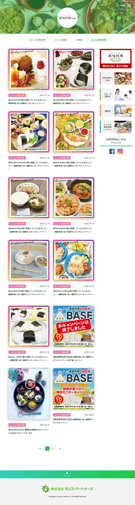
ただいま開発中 (61, 39)
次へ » (61, 448)
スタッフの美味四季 (37, 39)
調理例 (79, 39)
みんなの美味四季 (98, 39)
